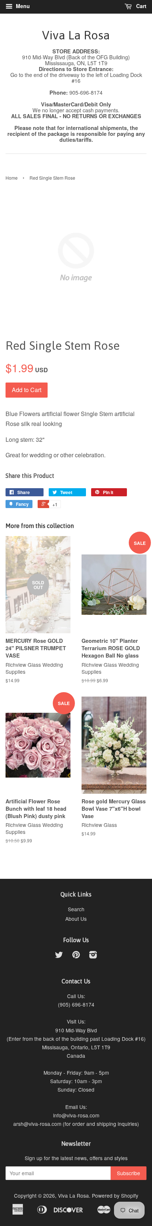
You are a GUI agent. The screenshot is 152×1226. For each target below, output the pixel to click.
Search (76, 909)
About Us (76, 918)
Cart (140, 6)
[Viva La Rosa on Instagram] (93, 955)
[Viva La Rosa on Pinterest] (76, 955)
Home (12, 178)
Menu (22, 6)
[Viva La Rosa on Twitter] (59, 955)
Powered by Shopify (115, 1195)
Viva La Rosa (76, 35)
